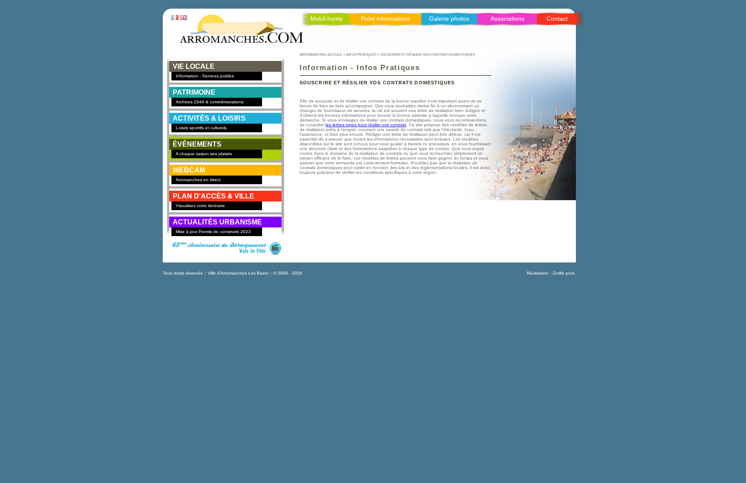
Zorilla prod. (564, 273)
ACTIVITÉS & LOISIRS (209, 118)
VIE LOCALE (194, 66)
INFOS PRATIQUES (361, 54)
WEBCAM (189, 170)
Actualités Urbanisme (217, 222)
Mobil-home (326, 18)
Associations (507, 18)
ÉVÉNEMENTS (197, 144)
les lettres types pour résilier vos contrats (366, 124)
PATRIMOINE (194, 92)
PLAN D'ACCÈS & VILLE (213, 196)
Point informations (385, 18)
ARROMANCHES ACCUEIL (321, 54)
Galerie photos (449, 18)
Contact (557, 18)
